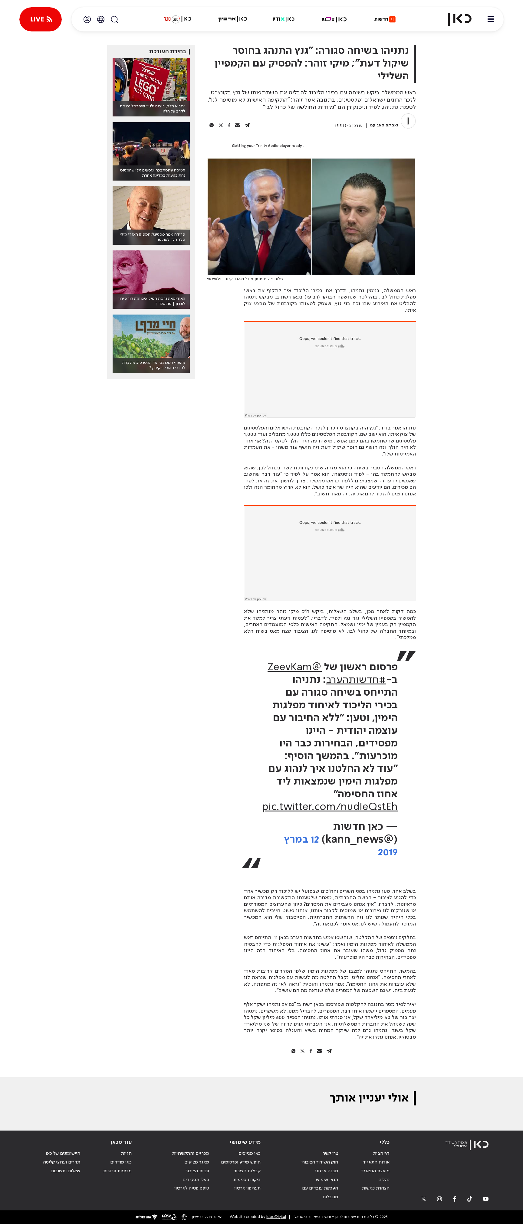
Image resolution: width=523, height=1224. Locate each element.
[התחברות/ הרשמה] (87, 19)
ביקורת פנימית (247, 1179)
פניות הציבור (197, 1171)
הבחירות (385, 957)
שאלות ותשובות (65, 1171)
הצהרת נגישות (376, 1188)
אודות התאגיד (376, 1162)
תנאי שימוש (327, 1179)
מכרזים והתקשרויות (190, 1153)
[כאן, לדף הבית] (454, 19)
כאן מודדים (121, 1162)
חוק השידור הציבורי (319, 1162)
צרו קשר (330, 1153)
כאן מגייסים (249, 1153)
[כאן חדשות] (385, 19)
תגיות (126, 1153)
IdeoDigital (276, 1217)
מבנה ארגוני (326, 1171)
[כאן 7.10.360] (178, 19)
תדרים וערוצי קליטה (61, 1162)
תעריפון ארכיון (247, 1188)
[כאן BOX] (334, 19)
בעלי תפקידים (196, 1179)
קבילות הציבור (247, 1171)
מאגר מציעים (196, 1162)
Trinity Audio (267, 146)
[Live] (40, 19)
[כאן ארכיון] (233, 19)
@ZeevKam (295, 667)
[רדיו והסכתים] (283, 19)
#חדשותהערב (356, 680)
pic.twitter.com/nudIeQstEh (330, 807)
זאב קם (392, 125)
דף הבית (381, 1153)
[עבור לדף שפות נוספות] (101, 19)
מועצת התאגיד (375, 1171)
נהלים (384, 1179)
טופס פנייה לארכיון (191, 1188)
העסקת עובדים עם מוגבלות (320, 1193)
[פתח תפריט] (490, 19)
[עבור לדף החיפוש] (114, 19)
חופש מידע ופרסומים (241, 1162)
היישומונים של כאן (63, 1153)
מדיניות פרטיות (117, 1171)
